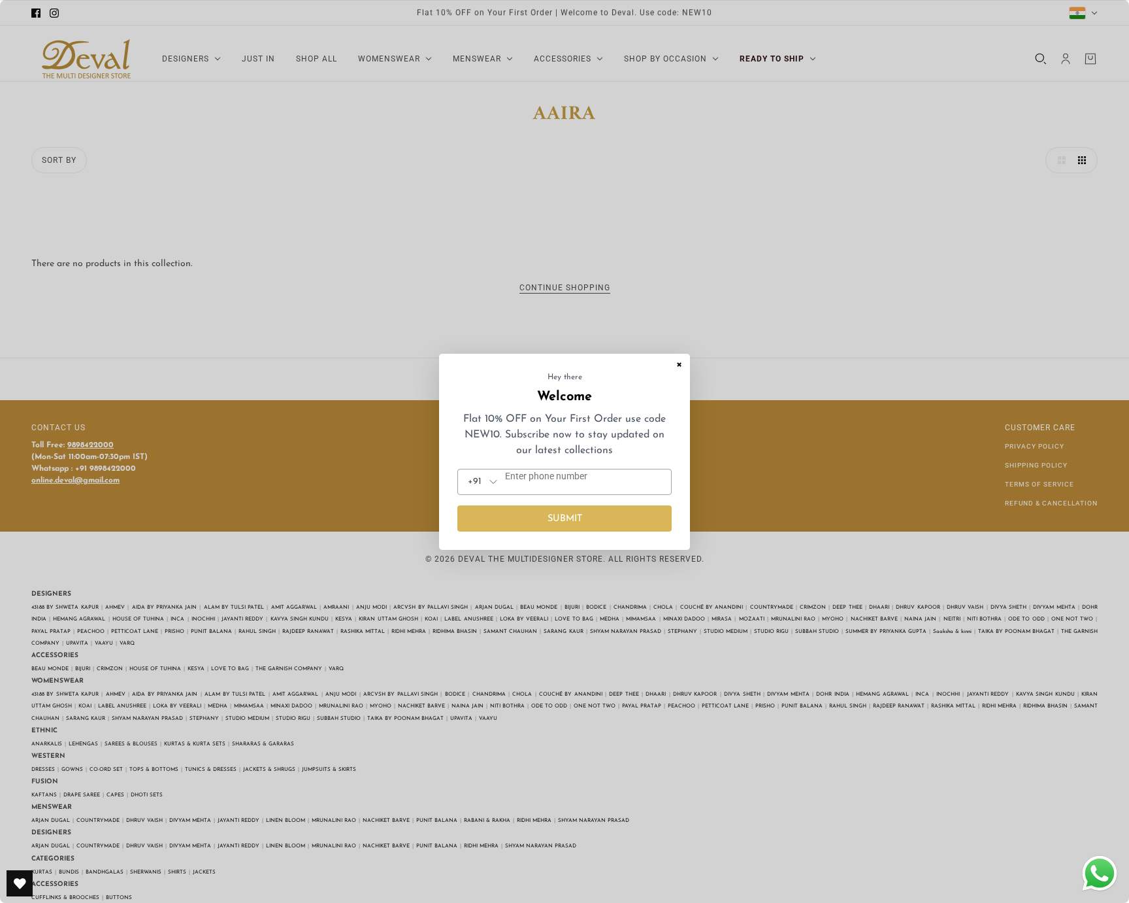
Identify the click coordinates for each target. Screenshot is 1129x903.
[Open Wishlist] (20, 883)
